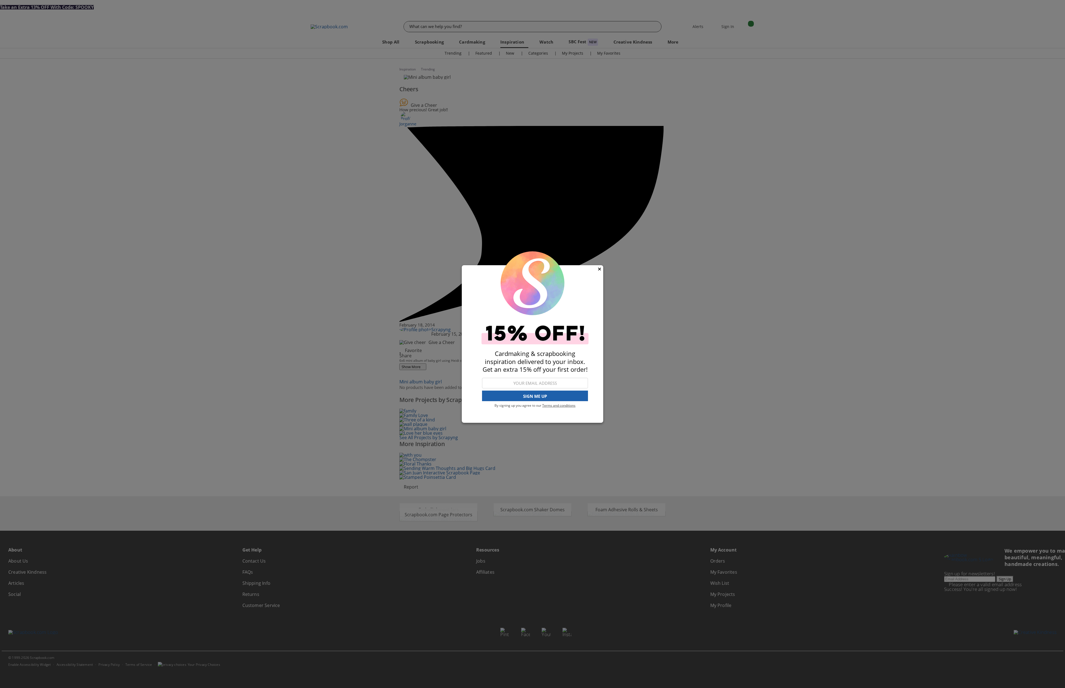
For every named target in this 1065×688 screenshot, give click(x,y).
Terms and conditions (558, 405)
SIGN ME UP (535, 396)
